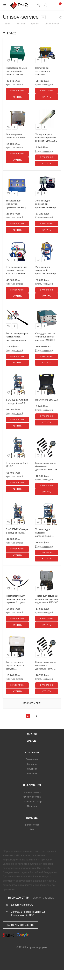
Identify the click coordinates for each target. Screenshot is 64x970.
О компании (32, 759)
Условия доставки (32, 797)
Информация (32, 785)
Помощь (32, 818)
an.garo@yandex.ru (22, 904)
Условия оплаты (32, 792)
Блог (32, 829)
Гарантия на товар (32, 801)
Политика (32, 806)
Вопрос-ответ (32, 824)
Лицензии (32, 769)
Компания (32, 752)
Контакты (32, 764)
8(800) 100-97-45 (18, 897)
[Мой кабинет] (51, 5)
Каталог (32, 734)
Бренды (32, 741)
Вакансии (32, 773)
